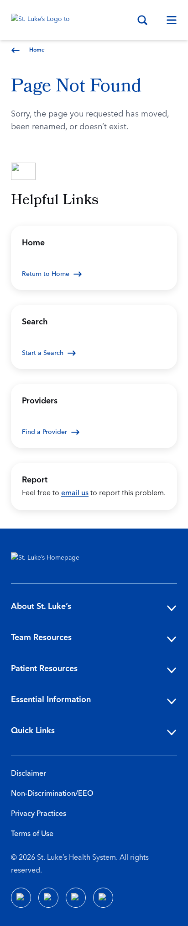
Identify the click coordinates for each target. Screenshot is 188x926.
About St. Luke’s (41, 606)
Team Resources (41, 637)
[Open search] (142, 20)
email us (75, 493)
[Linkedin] (48, 898)
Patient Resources (44, 668)
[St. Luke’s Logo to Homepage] (44, 20)
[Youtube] (76, 898)
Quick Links (33, 731)
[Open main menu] (168, 20)
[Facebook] (21, 898)
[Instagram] (103, 898)
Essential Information (51, 700)
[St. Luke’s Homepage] (50, 559)
